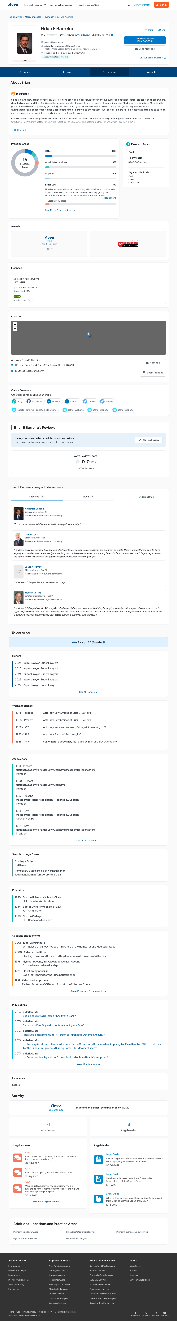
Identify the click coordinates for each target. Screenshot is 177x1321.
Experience (109, 72)
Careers (133, 1270)
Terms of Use (14, 1311)
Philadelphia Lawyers (58, 1289)
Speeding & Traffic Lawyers (102, 1303)
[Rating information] (112, 35)
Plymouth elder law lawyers (25, 1232)
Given (88, 496)
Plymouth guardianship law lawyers (132, 1232)
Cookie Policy (45, 1311)
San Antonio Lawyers (58, 1298)
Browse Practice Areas (18, 1279)
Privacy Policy (30, 1311)
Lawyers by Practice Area (61, 5)
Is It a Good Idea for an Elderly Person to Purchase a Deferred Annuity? (64, 1034)
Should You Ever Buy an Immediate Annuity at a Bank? (53, 1025)
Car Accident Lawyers (99, 1289)
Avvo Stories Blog (16, 1284)
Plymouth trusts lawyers (76, 1238)
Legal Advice (14, 1275)
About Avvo (135, 1266)
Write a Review (82, 35)
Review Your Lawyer (17, 1270)
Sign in (163, 4)
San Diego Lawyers (57, 1303)
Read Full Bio (19, 129)
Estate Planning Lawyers (100, 1284)
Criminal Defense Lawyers (101, 1275)
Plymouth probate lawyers (25, 1238)
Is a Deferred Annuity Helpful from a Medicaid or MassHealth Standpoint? (65, 1057)
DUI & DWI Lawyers (98, 1279)
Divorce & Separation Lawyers (103, 1293)
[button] (88, 335)
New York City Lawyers (59, 1266)
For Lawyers (13, 1289)
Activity (152, 72)
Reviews (67, 72)
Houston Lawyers (57, 1279)
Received (36, 496)
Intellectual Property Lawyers (103, 1298)
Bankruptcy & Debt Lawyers (102, 1266)
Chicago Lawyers (57, 1275)
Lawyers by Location (33, 5)
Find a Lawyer (14, 1266)
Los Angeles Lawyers (58, 1270)
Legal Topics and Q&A (89, 5)
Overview (25, 72)
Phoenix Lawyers (56, 1293)
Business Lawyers (97, 1270)
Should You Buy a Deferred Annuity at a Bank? (49, 1015)
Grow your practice (142, 4)
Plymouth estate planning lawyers (80, 1232)
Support (134, 1275)
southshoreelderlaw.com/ (29, 370)
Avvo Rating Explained (140, 1279)
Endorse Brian (146, 496)
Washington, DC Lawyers (60, 1284)
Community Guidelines (65, 1311)
